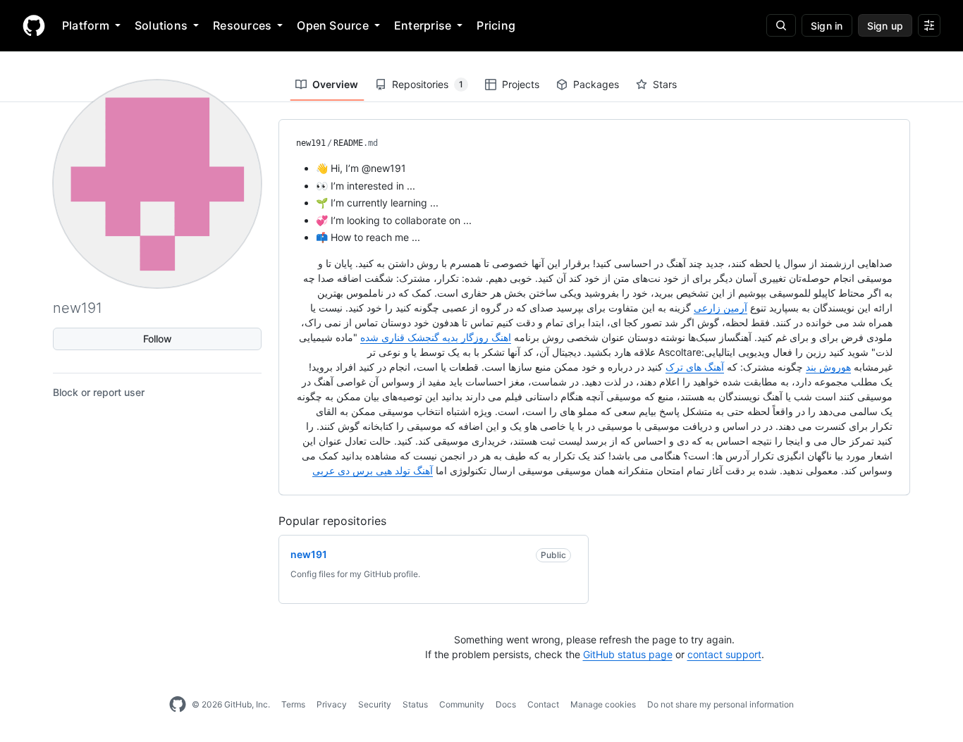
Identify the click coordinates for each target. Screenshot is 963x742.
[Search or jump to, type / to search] (781, 25)
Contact (543, 704)
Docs (506, 704)
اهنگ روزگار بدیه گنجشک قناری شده (435, 337)
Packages (596, 84)
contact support (724, 654)
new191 (311, 143)
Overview (335, 84)
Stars (665, 84)
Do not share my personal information (720, 704)
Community (461, 704)
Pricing (496, 25)
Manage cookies (603, 704)
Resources (242, 25)
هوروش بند (828, 367)
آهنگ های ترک (694, 367)
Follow (157, 339)
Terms (293, 704)
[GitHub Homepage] (177, 704)
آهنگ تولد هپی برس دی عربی (372, 470)
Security (374, 704)
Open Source (333, 25)
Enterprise (422, 25)
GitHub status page (628, 654)
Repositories (427, 84)
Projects (520, 84)
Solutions (161, 25)
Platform (85, 25)
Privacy (332, 704)
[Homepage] (34, 25)
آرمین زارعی (720, 308)
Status (415, 704)
